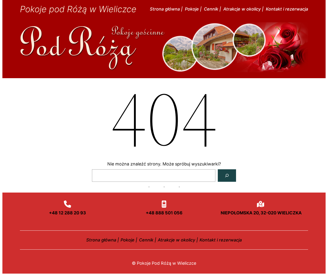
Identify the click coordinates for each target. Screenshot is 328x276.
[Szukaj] (227, 175)
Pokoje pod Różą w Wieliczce (78, 9)
